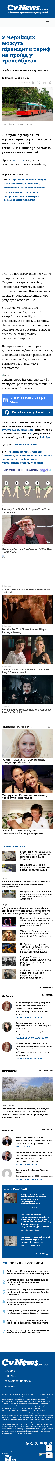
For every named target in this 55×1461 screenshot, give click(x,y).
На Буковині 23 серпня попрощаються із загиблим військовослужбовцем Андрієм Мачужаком (28, 1292)
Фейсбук (44, 437)
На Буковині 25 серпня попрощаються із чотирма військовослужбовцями (21, 196)
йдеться (19, 160)
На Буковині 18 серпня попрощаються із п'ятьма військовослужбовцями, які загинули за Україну (28, 1301)
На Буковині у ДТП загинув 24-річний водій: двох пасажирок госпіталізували (28, 1321)
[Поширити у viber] (44, 83)
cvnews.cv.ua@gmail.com (17, 430)
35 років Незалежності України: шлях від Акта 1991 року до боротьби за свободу (35, 961)
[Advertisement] (27, 240)
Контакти (10, 1376)
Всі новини (46, 987)
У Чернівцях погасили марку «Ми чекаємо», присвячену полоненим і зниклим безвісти (25, 183)
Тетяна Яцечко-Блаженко (32, 1038)
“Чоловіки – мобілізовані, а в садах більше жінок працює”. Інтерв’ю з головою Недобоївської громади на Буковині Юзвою (25, 1113)
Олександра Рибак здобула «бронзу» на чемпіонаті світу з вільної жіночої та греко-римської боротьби (36, 922)
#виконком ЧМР (19, 451)
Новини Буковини (26, 444)
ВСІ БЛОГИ (47, 1130)
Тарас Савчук (23, 1147)
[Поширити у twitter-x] (38, 83)
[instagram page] (50, 1443)
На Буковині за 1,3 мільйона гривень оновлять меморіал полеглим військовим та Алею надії (36, 895)
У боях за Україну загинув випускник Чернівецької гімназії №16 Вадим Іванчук (35, 933)
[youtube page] (41, 1443)
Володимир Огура (26, 1164)
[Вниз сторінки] (49, 1455)
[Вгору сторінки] (49, 1448)
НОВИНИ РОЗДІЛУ (43, 1254)
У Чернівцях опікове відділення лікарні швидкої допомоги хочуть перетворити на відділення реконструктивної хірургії (26, 911)
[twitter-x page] (36, 1443)
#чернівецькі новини (15, 462)
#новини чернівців (27, 455)
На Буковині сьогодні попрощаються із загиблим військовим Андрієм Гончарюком (27, 1282)
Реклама (10, 1386)
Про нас (10, 1371)
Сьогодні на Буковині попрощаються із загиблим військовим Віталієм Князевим (28, 1312)
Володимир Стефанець (30, 1179)
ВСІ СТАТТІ (47, 995)
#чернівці (36, 462)
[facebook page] (31, 1443)
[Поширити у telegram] (50, 83)
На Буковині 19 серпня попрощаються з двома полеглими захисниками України (28, 1272)
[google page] (27, 1443)
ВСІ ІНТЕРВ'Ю (46, 1071)
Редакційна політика (18, 1381)
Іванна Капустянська (34, 70)
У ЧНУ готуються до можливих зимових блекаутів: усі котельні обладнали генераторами (26, 884)
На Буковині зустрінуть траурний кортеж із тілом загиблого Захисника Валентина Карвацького (34, 948)
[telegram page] (45, 1443)
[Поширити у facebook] (33, 83)
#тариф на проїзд (27, 459)
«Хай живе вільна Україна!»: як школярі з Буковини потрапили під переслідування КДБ (35, 974)
